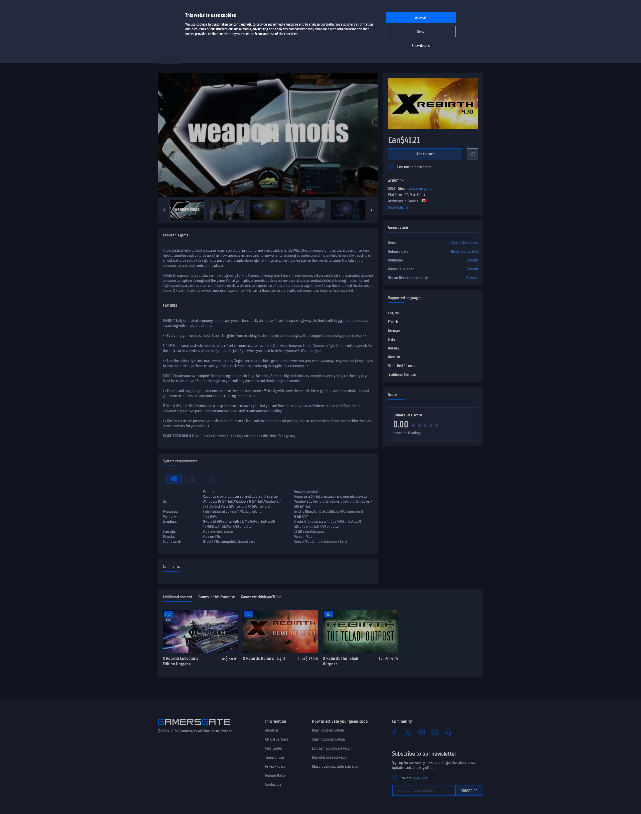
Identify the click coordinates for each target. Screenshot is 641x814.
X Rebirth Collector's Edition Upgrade (180, 661)
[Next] (371, 209)
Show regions (398, 207)
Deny (420, 31)
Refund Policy (275, 775)
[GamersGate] (195, 726)
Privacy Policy (275, 766)
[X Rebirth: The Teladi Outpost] (360, 631)
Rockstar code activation (330, 757)
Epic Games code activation (332, 748)
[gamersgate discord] (435, 732)
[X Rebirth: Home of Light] (280, 631)
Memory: (170, 516)
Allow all (420, 17)
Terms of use (274, 757)
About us (272, 730)
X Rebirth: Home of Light (264, 658)
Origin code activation (328, 730)
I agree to (414, 778)
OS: (165, 501)
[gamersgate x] (408, 732)
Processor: (171, 511)
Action (456, 242)
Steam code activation (328, 739)
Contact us (273, 784)
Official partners (277, 739)
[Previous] (164, 209)
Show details (421, 45)
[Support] (448, 732)
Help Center (273, 748)
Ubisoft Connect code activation (335, 766)
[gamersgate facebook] (394, 732)
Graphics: (170, 521)
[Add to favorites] (472, 153)
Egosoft (472, 260)
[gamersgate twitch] (421, 732)
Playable (472, 277)
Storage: (169, 531)
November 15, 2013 (464, 251)
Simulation (470, 242)
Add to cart (425, 153)
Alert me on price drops (414, 166)
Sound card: (172, 541)
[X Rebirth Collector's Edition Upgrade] (200, 631)
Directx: (169, 536)
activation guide (420, 188)
